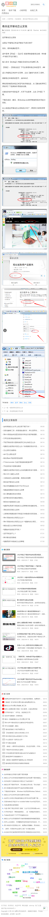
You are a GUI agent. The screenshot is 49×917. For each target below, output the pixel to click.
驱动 (20, 402)
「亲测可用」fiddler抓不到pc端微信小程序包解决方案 (30, 656)
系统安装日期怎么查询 (11, 509)
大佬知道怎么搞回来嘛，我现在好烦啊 (17, 478)
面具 (34, 882)
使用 (28, 886)
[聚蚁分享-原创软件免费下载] (9, 4)
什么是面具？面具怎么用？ (13, 739)
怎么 (25, 402)
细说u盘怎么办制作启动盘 (12, 525)
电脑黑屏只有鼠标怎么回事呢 (13, 541)
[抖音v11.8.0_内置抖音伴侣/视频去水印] (8, 648)
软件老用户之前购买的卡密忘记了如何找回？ (19, 781)
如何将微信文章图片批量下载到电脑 (16, 774)
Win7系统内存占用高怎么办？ (14, 517)
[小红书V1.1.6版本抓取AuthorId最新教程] (8, 580)
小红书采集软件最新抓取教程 (26, 588)
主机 (15, 881)
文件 (21, 867)
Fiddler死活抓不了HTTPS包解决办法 (16, 815)
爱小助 (11, 911)
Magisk (12, 877)
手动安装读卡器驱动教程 (12, 466)
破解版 (18, 880)
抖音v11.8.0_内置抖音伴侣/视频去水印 (30, 645)
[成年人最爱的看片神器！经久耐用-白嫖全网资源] (8, 625)
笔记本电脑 (27, 898)
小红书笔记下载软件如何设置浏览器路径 (30, 555)
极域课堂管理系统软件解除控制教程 (16, 763)
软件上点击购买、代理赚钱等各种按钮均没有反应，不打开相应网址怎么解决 (23, 822)
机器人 (38, 874)
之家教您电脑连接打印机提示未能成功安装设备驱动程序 (21, 513)
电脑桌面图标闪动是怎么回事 (13, 490)
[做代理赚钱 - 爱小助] (24, 856)
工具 (9, 877)
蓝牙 (16, 402)
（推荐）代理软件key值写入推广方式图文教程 (19, 829)
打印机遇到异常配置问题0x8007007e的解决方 (19, 753)
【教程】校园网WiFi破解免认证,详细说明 (18, 760)
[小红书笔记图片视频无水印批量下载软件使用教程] (8, 670)
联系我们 (11, 905)
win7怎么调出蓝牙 (9, 454)
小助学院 (23, 10)
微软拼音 (16, 868)
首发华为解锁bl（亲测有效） (13, 716)
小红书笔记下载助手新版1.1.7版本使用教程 (30, 566)
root (31, 874)
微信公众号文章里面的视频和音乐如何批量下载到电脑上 (22, 778)
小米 (10, 885)
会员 (38, 882)
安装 (29, 402)
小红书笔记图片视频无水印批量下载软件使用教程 (30, 668)
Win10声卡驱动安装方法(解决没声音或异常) (18, 722)
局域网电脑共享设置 (16, 411)
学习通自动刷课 (9, 743)
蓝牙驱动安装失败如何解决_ (13, 498)
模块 (33, 896)
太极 (7, 881)
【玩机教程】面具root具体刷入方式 (16, 733)
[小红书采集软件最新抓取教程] (8, 591)
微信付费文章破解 (30, 872)
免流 (29, 895)
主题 (37, 887)
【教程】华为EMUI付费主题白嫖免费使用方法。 (20, 702)
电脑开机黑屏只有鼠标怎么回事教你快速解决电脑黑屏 (21, 506)
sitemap (31, 905)
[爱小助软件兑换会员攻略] (8, 602)
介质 (10, 870)
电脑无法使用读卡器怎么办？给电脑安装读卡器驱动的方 (21, 446)
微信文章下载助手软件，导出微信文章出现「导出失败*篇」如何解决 (23, 784)
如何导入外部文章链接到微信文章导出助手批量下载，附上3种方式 (23, 798)
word (21, 887)
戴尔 (26, 864)
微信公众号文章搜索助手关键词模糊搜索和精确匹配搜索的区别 (23, 818)
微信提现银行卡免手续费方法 (14, 729)
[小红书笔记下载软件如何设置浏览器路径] (8, 557)
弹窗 (22, 880)
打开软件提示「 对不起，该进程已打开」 (17, 712)
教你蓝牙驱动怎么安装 (30, 19)
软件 (17, 888)
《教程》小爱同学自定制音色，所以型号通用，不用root (22, 746)
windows (34, 893)
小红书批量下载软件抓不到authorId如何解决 (30, 679)
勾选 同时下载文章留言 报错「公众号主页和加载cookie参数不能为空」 (23, 808)
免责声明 (18, 905)
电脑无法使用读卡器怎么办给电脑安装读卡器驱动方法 (21, 470)
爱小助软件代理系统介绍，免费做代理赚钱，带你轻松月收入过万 (23, 825)
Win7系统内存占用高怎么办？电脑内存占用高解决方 (21, 521)
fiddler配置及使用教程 (11, 805)
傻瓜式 (42, 882)
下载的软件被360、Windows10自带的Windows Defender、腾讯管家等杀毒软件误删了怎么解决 (23, 791)
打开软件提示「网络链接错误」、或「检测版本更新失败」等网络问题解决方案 (23, 812)
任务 (10, 889)
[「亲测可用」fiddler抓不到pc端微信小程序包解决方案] (8, 659)
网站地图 (25, 905)
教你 (12, 402)
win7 (25, 891)
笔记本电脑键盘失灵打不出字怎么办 (16, 486)
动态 (16, 895)
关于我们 (4, 905)
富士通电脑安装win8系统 (12, 494)
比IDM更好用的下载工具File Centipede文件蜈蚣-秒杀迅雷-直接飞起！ (30, 634)
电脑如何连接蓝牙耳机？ (12, 529)
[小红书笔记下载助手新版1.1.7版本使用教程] (8, 568)
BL (18, 865)
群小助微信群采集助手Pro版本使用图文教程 (18, 788)
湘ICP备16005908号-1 (8, 908)
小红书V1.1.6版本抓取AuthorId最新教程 (30, 577)
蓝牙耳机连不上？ (9, 533)
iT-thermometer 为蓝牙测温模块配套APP (17, 462)
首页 (3, 10)
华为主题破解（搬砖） (11, 726)
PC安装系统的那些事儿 (12, 438)
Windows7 (32, 866)
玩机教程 (18, 19)
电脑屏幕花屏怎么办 (16, 407)
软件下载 (12, 10)
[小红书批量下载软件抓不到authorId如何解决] (8, 682)
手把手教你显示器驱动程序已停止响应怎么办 (19, 442)
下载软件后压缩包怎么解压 (13, 750)
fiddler (14, 872)
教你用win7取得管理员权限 (13, 458)
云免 (21, 896)
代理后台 (5, 13)
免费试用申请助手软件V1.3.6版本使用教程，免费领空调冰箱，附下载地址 (22, 699)
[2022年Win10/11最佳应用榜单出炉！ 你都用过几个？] (8, 614)
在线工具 (33, 10)
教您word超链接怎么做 (11, 502)
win (38, 890)
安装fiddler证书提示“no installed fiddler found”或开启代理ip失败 (23, 801)
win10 (24, 895)
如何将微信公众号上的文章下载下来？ (17, 426)
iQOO (41, 874)
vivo (32, 878)
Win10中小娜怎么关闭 (11, 474)
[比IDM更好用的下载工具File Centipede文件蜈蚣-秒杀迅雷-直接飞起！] (8, 636)
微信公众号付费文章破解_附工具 (14, 705)
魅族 (40, 879)
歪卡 (36, 871)
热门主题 (38, 905)
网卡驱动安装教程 (9, 537)
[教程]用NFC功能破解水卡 (13, 756)
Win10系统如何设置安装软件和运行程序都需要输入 (21, 434)
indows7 (26, 873)
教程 (16, 892)
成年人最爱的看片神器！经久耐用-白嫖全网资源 (30, 622)
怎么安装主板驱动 (9, 450)
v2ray (25, 881)
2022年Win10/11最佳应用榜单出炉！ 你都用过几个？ (30, 611)
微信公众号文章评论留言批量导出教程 (16, 795)
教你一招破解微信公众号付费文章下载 (16, 719)
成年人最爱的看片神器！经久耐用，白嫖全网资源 (20, 709)
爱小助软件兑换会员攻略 (25, 600)
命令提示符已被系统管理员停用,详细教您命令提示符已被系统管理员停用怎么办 (23, 832)
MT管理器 (30, 888)
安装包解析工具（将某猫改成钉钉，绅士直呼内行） (21, 430)
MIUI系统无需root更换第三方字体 (15, 736)
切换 (8, 874)
